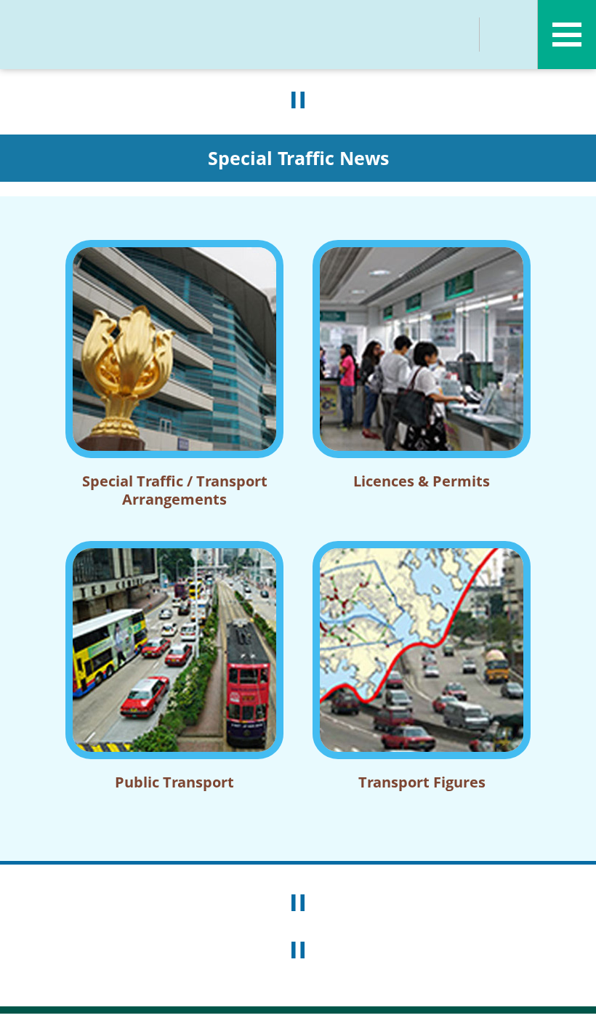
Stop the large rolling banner (298, 100)
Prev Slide (36, 871)
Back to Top (570, 1000)
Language (509, 34)
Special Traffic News (298, 157)
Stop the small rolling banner (298, 950)
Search (451, 34)
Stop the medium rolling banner (298, 903)
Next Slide (559, 871)
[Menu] (567, 34)
